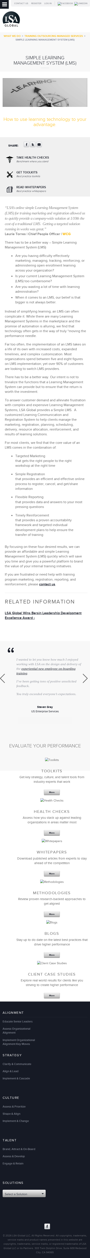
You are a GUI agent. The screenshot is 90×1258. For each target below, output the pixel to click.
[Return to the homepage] (11, 27)
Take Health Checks (32, 159)
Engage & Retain (13, 1163)
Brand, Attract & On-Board (19, 1149)
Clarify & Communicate (17, 1064)
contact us (47, 584)
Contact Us (21, 3)
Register (36, 3)
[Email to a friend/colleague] (39, 146)
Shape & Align (11, 1114)
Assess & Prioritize (14, 1106)
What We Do (12, 36)
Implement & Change (16, 1121)
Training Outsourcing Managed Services (53, 36)
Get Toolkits (28, 174)
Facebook (47, 1226)
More (52, 792)
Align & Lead (11, 1071)
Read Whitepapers (31, 189)
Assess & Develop (14, 1156)
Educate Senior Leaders (18, 1021)
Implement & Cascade (16, 1078)
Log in (48, 3)
